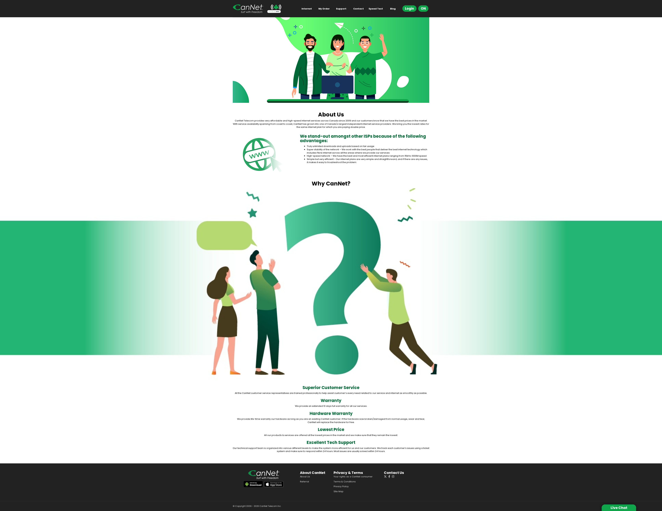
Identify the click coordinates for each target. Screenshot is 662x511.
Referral (304, 481)
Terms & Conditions (345, 481)
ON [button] (423, 8)
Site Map (338, 491)
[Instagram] (394, 477)
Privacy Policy (341, 486)
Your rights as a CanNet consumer (353, 476)
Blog (393, 8)
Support (341, 8)
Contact (358, 8)
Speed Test (376, 8)
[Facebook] (390, 477)
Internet (307, 8)
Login (409, 8)
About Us (305, 476)
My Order (324, 8)
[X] (386, 477)
